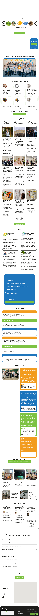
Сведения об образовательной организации (20, 613)
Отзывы (19, 609)
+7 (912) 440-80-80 (5, 590)
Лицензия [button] (19, 608)
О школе (14, 611)
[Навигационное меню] (37, 1)
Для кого (14, 608)
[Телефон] (2, 597)
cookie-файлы (7, 611)
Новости (19, 611)
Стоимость (14, 612)
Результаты (14, 609)
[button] (19, 33)
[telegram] (3, 597)
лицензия (36, 611)
